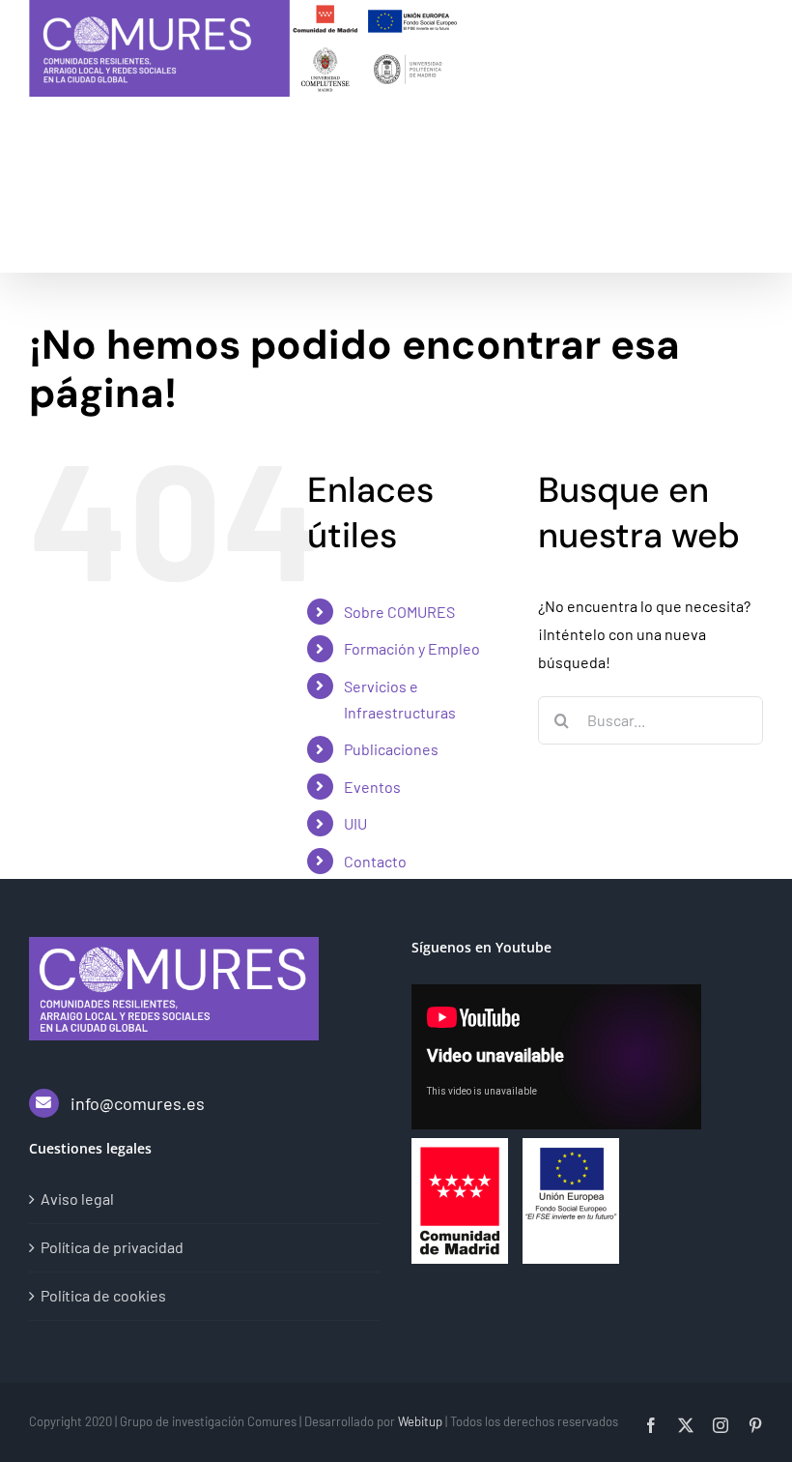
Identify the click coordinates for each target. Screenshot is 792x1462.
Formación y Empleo (412, 648)
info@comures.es (138, 1103)
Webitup (420, 1421)
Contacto (375, 861)
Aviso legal (77, 1198)
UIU (355, 823)
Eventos (372, 786)
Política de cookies (103, 1295)
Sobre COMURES (399, 611)
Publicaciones (391, 749)
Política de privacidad (112, 1247)
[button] (116, 229)
